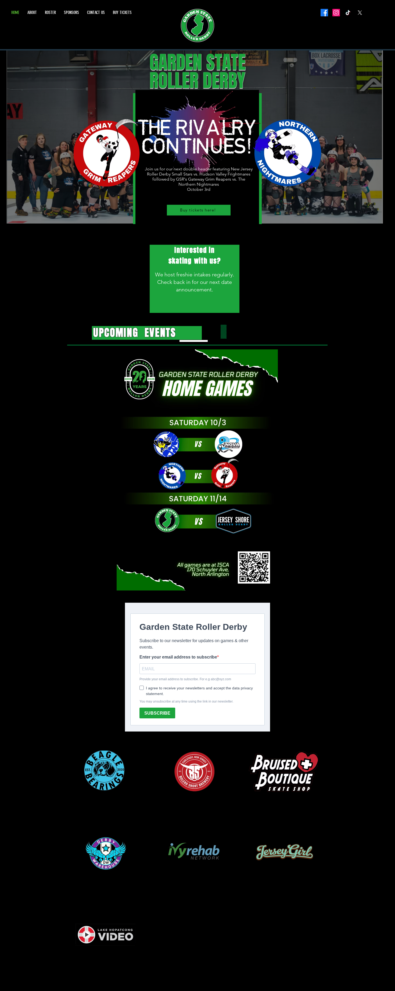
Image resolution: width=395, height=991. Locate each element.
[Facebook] (324, 12)
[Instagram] (336, 12)
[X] (360, 12)
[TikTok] (348, 12)
